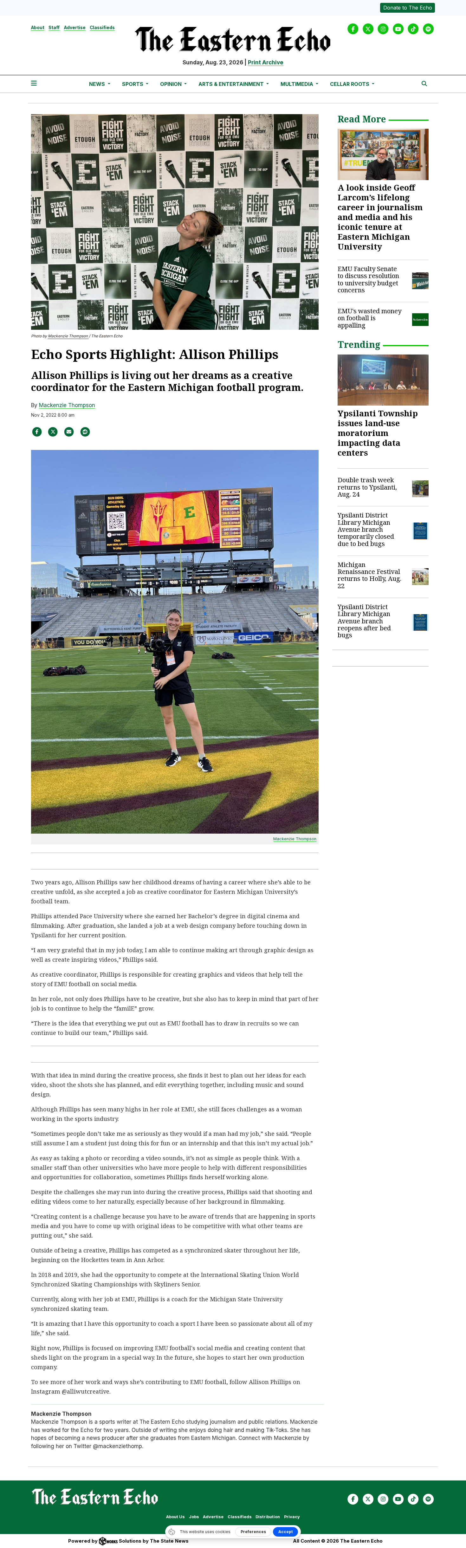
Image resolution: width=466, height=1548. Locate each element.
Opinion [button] (171, 84)
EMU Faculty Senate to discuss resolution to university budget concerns (368, 279)
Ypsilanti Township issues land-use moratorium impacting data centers (378, 433)
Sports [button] (133, 84)
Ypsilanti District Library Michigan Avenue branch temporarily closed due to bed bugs (366, 529)
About (37, 27)
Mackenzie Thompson (68, 336)
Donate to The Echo (407, 7)
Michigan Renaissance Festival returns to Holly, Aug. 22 (369, 575)
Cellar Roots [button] (350, 84)
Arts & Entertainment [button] (231, 84)
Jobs (194, 1516)
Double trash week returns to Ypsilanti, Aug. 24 (367, 487)
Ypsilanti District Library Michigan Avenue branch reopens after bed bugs (364, 621)
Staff (54, 27)
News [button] (97, 84)
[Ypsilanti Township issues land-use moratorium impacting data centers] (383, 380)
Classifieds (102, 27)
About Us (175, 1516)
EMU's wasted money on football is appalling (369, 318)
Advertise (75, 27)
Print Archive (265, 62)
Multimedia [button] (297, 84)
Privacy (292, 1516)
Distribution (268, 1516)
